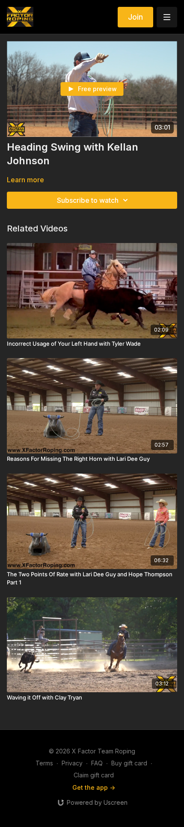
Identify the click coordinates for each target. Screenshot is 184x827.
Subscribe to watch (88, 200)
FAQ (97, 763)
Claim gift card (94, 775)
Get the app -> (93, 787)
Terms (44, 763)
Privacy (72, 763)
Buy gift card (129, 763)
